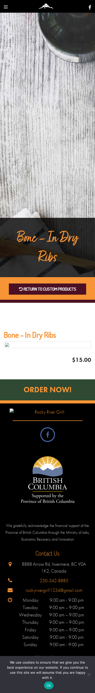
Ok (49, 685)
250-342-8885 (54, 580)
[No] (88, 674)
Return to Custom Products (49, 289)
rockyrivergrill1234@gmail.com (54, 590)
